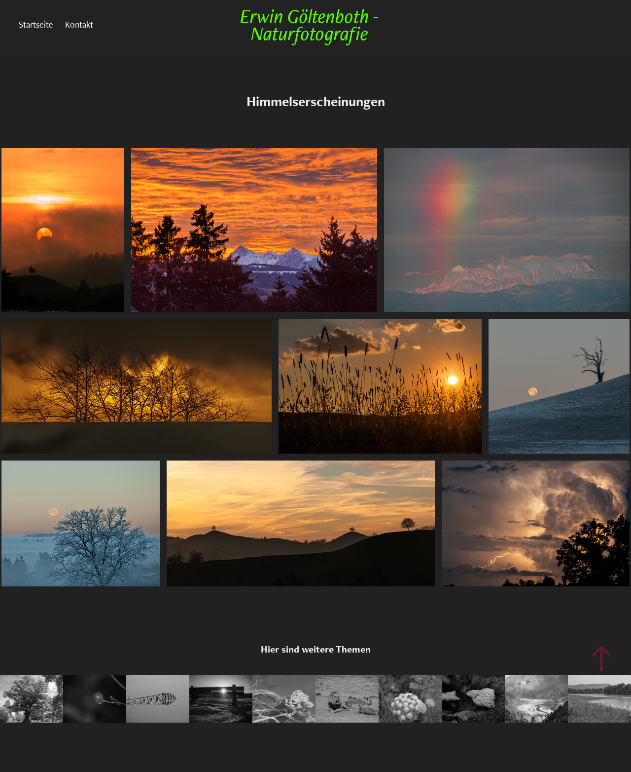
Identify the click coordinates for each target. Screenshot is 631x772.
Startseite (36, 24)
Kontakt (79, 24)
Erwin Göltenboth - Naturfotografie (311, 24)
